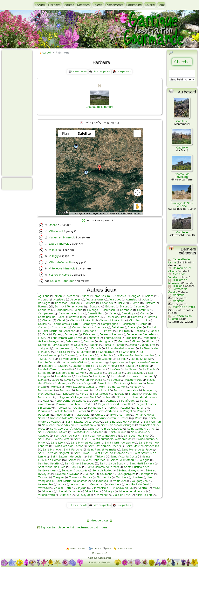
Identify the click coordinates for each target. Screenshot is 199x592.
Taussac (43, 477)
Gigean (136, 341)
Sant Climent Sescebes (79, 463)
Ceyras (152, 316)
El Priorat (107, 330)
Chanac (47, 320)
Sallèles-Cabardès (62, 280)
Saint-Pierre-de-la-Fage (136, 449)
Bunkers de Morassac (177, 281)
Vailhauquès (100, 480)
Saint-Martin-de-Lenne (119, 442)
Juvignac (43, 348)
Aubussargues (95, 299)
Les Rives (82, 376)
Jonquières (148, 344)
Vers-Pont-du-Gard (137, 484)
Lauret (130, 365)
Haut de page (99, 520)
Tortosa (87, 477)
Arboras (43, 299)
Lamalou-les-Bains (74, 362)
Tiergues (58, 477)
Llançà (42, 379)
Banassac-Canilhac (67, 303)
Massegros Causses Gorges (75, 383)
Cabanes (139, 306)
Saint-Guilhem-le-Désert (88, 432)
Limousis (132, 376)
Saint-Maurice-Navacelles (142, 446)
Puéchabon (62, 414)
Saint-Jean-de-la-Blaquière (100, 435)
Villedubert (56, 231)
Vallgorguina (140, 480)
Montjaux (149, 390)
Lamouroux (98, 362)
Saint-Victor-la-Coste (123, 456)
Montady (135, 386)
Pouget (127, 411)
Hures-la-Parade (114, 344)
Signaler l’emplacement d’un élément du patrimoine (74, 527)
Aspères (75, 299)
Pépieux (62, 407)
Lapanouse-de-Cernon (143, 362)
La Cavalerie (127, 351)
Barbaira (90, 303)
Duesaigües (134, 327)
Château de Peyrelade (182, 175)
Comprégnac (109, 323)
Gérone (122, 341)
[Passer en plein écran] (137, 133)
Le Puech (149, 369)
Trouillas (121, 477)
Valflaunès (120, 480)
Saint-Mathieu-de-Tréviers (104, 446)
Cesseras (137, 316)
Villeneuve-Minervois (62, 268)
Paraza (60, 404)
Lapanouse (117, 362)
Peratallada (95, 407)
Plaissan (43, 411)
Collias (42, 323)
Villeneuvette (46, 494)
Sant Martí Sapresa (142, 463)
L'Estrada (95, 348)
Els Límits (123, 330)
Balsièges (44, 303)
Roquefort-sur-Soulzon (101, 418)
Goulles (79, 344)
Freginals (131, 337)
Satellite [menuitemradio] (84, 133)
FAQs (109, 548)
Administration (125, 548)
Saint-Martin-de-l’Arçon (68, 446)
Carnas (144, 313)
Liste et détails (79, 71)
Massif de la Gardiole (111, 383)
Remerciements (78, 548)
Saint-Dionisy (87, 425)
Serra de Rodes (102, 470)
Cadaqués (62, 310)
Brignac (110, 306)
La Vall (121, 358)
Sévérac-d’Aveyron (67, 473)
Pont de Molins (62, 411)
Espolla (154, 330)
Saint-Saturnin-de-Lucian (67, 456)
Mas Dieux (113, 379)
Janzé (133, 344)
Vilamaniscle (100, 487)
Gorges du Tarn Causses (53, 344)
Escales (140, 330)
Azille (145, 299)
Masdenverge (133, 379)
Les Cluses (95, 372)
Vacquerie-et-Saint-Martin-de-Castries (62, 480)
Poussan (43, 414)
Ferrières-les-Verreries (141, 334)
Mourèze (118, 393)
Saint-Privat (81, 453)
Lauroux (144, 365)
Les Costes (114, 372)
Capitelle (182, 121)
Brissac (124, 306)
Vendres (114, 484)
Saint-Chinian (152, 421)
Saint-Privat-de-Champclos (111, 453)
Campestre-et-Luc (71, 313)
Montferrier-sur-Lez (126, 390)
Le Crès (115, 369)
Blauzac (43, 306)
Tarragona (147, 473)
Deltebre (117, 327)
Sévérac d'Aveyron (129, 470)
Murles (133, 393)
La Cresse (67, 355)
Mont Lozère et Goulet (80, 386)
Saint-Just (80, 439)
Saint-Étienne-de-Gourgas (117, 425)
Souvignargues (126, 473)
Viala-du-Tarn (62, 487)
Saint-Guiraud (117, 432)
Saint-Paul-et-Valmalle (101, 449)
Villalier (53, 249)
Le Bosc (82, 369)
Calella (77, 310)
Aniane (149, 296)
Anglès (135, 296)
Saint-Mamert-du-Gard (85, 442)
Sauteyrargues (47, 470)
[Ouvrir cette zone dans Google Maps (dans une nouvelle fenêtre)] (63, 212)
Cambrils (143, 310)
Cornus (42, 327)
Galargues (72, 341)
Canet (113, 313)
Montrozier (68, 393)
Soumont (106, 473)
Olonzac (111, 400)
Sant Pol (76, 467)
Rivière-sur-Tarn (120, 414)
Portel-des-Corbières (104, 411)
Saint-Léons (58, 442)
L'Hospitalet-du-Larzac (120, 348)
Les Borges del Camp (70, 372)
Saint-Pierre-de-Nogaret (53, 453)
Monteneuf (102, 390)
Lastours (47, 365)
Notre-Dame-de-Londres (70, 400)
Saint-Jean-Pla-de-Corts (53, 439)
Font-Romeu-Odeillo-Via (66, 337)
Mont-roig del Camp (112, 386)
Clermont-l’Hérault (111, 320)
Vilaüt (157, 487)
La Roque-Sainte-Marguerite (134, 355)
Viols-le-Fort (144, 494)
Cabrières (44, 310)
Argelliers (59, 299)
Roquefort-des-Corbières (66, 418)
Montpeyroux (46, 393)
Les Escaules (135, 372)
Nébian (107, 397)
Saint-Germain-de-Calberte (104, 428)
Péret (111, 407)
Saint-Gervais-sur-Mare (52, 432)
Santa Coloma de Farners (103, 467)
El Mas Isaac (88, 330)
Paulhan (75, 404)
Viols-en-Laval (122, 494)
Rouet (138, 418)
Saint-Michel (50, 449)
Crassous (100, 327)
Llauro (55, 379)
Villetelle (65, 494)
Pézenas (125, 407)
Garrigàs (89, 341)
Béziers (150, 303)
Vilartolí (143, 487)
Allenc (86, 296)
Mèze (150, 383)
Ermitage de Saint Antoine (182, 204)
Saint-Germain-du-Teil (141, 428)
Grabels (93, 344)
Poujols (141, 411)
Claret (61, 320)
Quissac (100, 414)
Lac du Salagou (141, 358)
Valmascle (44, 484)
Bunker (177, 285)
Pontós (82, 411)
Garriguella (106, 341)
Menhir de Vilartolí (177, 276)
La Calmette (83, 351)
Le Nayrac (131, 369)
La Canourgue (105, 351)
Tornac (73, 477)
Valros (61, 484)
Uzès (150, 477)
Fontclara (93, 337)
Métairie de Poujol (184, 306)
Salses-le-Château (122, 460)
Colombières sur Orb (64, 323)
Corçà (143, 323)
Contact (96, 548)
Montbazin (82, 390)
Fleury (42, 337)
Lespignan (99, 376)
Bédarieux (106, 303)
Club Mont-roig (138, 320)
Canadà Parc (96, 313)
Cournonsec (59, 327)
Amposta (120, 296)
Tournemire (104, 477)
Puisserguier (82, 414)
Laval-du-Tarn (47, 369)
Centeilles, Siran (116, 316)
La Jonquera (86, 355)
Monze (53, 225)
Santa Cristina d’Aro (136, 467)
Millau (42, 386)
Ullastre (137, 477)
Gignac (150, 341)
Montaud (65, 390)
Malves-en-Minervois (62, 237)
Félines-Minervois (60, 274)
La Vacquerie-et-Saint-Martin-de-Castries (85, 358)
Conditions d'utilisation (131, 213)
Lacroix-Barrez (47, 362)
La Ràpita (106, 355)
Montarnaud (45, 390)
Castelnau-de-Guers (51, 316)
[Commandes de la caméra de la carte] (137, 192)
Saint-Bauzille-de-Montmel (122, 421)
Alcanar (72, 296)
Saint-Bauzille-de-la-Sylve (83, 421)
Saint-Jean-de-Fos (66, 435)
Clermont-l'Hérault (82, 320)
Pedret (89, 404)
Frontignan (149, 337)
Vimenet (102, 494)
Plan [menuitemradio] (65, 133)
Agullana (43, 296)
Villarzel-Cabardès (61, 262)
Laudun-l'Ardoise (83, 365)
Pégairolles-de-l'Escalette (115, 404)
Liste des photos (102, 71)
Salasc (72, 460)
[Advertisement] (18, 113)
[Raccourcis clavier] (71, 213)
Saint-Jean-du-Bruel (136, 435)
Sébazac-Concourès (74, 470)
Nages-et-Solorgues (72, 397)
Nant (93, 397)
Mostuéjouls (100, 393)
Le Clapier (99, 369)
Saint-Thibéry (96, 456)
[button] (86, 173)
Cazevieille (76, 316)
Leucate (116, 376)
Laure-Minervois (59, 243)
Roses (124, 418)
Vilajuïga (81, 487)
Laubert (63, 365)
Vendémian (97, 484)
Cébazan (93, 316)
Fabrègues (71, 334)
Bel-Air (122, 303)
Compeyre (89, 323)
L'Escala (79, 348)
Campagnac (46, 313)
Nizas (46, 400)
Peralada (77, 407)
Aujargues (114, 299)
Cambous (126, 310)
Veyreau (43, 487)
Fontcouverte (112, 337)
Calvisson (109, 310)
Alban (58, 296)
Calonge (92, 310)
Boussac (95, 306)
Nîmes (121, 397)
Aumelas (131, 299)
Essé (45, 334)
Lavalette (66, 369)
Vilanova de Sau (123, 487)
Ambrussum (102, 296)
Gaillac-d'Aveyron (49, 341)
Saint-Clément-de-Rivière (58, 425)
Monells (56, 386)
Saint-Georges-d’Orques (65, 428)
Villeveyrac (83, 494)
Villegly (54, 256)
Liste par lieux (123, 71)
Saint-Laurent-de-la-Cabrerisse (112, 439)
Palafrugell (128, 400)
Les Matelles (63, 376)
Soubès (89, 473)
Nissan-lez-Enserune (145, 397)
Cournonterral (81, 327)
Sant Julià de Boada (112, 463)
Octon (95, 400)
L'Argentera (61, 348)
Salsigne (144, 460)
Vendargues (77, 484)
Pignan (139, 407)
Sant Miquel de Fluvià (51, 467)
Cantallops (128, 313)
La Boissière (63, 351)
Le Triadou (44, 372)
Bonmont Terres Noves (69, 306)
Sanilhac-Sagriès (49, 463)
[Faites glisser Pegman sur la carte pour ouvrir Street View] (137, 206)
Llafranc (148, 376)
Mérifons (136, 383)
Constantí (129, 323)
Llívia (67, 379)
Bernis (135, 303)
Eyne (56, 334)
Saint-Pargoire (73, 449)
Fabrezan (89, 334)
